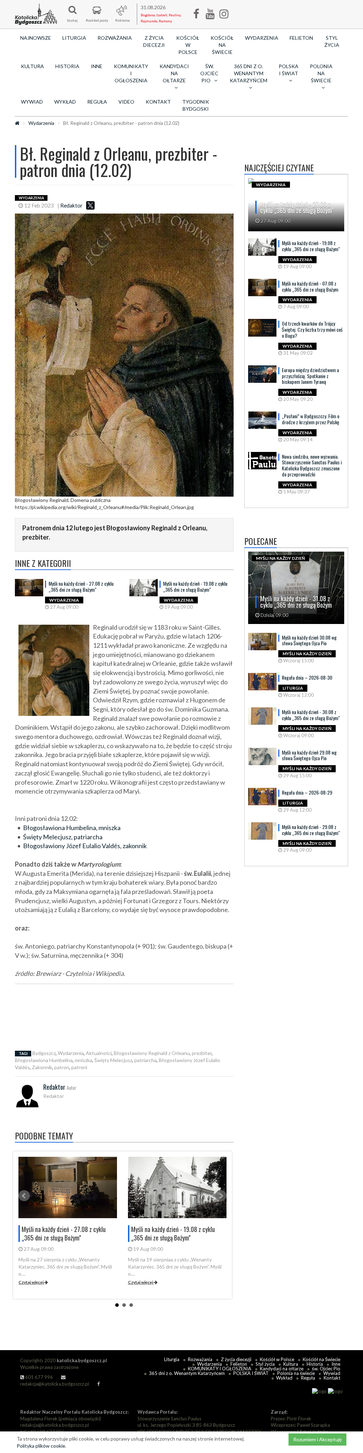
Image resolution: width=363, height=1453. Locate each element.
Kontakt (158, 102)
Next (221, 1195)
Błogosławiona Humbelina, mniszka (72, 828)
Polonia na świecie (296, 1373)
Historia (67, 66)
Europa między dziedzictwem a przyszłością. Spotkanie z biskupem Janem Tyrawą (310, 376)
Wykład (65, 102)
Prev (24, 1195)
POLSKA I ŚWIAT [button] (288, 69)
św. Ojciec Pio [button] (209, 73)
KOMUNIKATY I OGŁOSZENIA (131, 73)
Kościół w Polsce (187, 45)
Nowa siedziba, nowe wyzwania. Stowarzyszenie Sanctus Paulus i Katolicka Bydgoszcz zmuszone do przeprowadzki (312, 465)
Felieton (301, 38)
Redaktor (71, 205)
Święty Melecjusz (113, 1060)
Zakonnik (42, 1067)
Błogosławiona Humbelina (44, 1060)
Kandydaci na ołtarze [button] (174, 73)
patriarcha (145, 1060)
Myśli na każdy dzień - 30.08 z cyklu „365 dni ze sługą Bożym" (311, 715)
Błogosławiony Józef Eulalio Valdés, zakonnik (85, 846)
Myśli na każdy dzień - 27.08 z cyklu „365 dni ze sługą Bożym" (81, 586)
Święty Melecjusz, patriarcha (62, 837)
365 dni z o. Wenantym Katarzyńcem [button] (248, 73)
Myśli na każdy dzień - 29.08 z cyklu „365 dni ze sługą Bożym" (311, 829)
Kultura (32, 66)
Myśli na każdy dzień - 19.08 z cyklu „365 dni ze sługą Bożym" (195, 586)
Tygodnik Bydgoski (195, 105)
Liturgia (74, 38)
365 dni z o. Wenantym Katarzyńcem (187, 1373)
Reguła (97, 102)
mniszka (83, 1060)
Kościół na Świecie (222, 45)
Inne (96, 66)
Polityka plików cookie (41, 1446)
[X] (90, 205)
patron (61, 1067)
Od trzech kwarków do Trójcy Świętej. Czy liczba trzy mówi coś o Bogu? (312, 329)
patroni (79, 1067)
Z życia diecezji (154, 41)
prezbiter (202, 1053)
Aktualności (99, 1053)
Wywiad (32, 102)
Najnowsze (35, 38)
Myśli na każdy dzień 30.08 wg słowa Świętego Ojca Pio (309, 640)
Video (126, 102)
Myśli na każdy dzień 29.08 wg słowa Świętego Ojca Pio (309, 755)
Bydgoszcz (44, 1053)
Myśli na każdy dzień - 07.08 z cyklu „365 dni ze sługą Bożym (310, 286)
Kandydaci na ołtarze (281, 1368)
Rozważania (114, 38)
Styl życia (331, 41)
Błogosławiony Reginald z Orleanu (152, 1053)
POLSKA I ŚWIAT (251, 1373)
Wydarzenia (261, 38)
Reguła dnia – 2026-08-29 (307, 792)
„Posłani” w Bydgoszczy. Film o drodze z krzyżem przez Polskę (310, 419)
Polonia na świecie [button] (321, 73)
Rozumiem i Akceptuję (317, 1439)
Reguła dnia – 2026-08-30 (307, 677)
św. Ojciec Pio (326, 1368)
